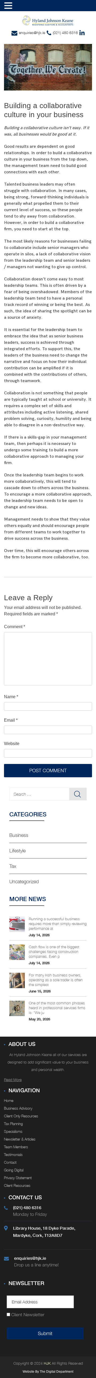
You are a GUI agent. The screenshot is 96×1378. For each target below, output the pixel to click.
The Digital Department (56, 1371)
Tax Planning (13, 1123)
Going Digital (13, 1170)
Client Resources (17, 1185)
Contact (10, 1162)
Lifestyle (17, 850)
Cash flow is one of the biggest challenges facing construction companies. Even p (54, 951)
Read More (13, 1079)
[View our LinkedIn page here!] (82, 33)
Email (11, 720)
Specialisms (13, 1131)
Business (18, 835)
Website (11, 743)
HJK (47, 1363)
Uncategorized (24, 881)
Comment (14, 626)
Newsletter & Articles (19, 1139)
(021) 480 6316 (65, 32)
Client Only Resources (21, 1116)
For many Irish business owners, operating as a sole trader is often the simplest (56, 980)
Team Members (16, 1146)
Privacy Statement (18, 1177)
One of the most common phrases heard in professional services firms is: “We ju (57, 1008)
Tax (12, 866)
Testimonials (13, 1154)
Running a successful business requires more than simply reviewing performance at (58, 924)
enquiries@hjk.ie (32, 32)
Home (8, 1100)
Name (11, 696)
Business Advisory (18, 1108)
